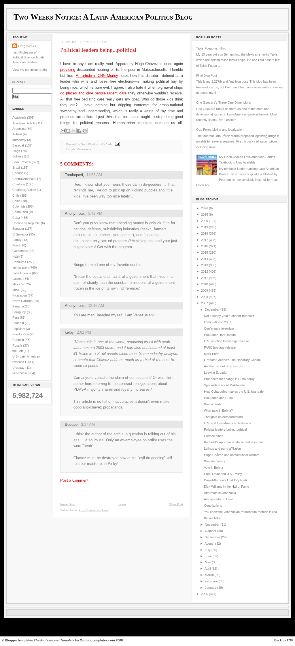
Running (18, 339)
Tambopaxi (74, 175)
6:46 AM (106, 144)
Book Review (22, 162)
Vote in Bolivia (213, 467)
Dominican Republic (26, 223)
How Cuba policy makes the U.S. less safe (234, 391)
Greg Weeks (27, 46)
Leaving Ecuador (216, 372)
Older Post (176, 504)
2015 (205, 252)
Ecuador (18, 228)
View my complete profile (29, 69)
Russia (17, 345)
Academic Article (24, 123)
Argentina (19, 128)
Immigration (20, 267)
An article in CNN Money (97, 75)
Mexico (17, 284)
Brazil (16, 167)
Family (17, 240)
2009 (205, 290)
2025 (205, 214)
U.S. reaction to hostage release (226, 341)
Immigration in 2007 (217, 322)
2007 (205, 303)
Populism (19, 328)
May (208, 562)
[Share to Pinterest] (85, 131)
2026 (205, 208)
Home (122, 504)
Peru (16, 317)
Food (16, 245)
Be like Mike (212, 518)
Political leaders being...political (98, 50)
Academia (19, 117)
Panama (18, 306)
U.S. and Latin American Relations (227, 423)
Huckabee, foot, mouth (220, 335)
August (210, 543)
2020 (205, 221)
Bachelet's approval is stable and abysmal (233, 442)
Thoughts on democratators (223, 417)
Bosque (71, 424)
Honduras (19, 262)
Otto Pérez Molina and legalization (219, 129)
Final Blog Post (206, 75)
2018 (205, 233)
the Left (18, 351)
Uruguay (18, 367)
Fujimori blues (213, 436)
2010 (205, 284)
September (213, 537)
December (212, 309)
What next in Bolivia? (218, 410)
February (212, 581)
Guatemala (20, 250)
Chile (16, 195)
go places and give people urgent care (93, 93)
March (210, 575)
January (211, 587)
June (209, 556)
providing (67, 69)
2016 (205, 246)
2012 (205, 271)
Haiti (15, 256)
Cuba (16, 217)
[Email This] (63, 131)
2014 (205, 259)
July (208, 550)
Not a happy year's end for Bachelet (229, 316)
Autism (17, 134)
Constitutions (213, 505)
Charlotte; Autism (24, 189)
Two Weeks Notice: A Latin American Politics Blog (103, 17)
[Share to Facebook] (79, 131)
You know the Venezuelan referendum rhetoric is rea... (241, 512)
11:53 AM (94, 175)
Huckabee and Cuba (218, 398)
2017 (205, 240)
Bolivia (17, 156)
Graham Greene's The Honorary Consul (232, 360)
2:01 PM (84, 332)
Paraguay (19, 312)
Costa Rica (20, 212)
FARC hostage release (220, 347)
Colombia (19, 206)
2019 (205, 227)
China (16, 201)
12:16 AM (96, 305)
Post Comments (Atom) (94, 510)
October (211, 531)
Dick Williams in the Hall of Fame (226, 486)
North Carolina (22, 301)
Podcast (18, 323)
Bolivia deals (212, 404)
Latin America (22, 273)
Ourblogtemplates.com (97, 640)
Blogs (16, 151)
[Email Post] (116, 144)
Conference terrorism (219, 328)
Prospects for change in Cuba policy (229, 379)
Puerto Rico (21, 334)
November (212, 524)
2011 (205, 278)
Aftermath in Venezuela (220, 493)
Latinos (17, 278)
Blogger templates (19, 640)
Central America (23, 178)
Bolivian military (214, 461)
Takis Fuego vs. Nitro (211, 48)
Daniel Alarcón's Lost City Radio (226, 480)
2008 (205, 297)
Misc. (16, 290)
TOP (290, 640)
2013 (205, 265)
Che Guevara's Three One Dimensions (223, 102)
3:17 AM (88, 424)
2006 (205, 594)
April (208, 568)
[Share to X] (74, 131)
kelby (69, 332)
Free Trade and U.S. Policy (223, 474)
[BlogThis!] (68, 131)
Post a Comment (74, 480)
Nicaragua (20, 295)
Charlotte (19, 184)
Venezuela (20, 373)
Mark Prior (211, 354)
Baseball (18, 145)
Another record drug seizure (223, 366)
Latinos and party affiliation (222, 448)
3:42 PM (95, 213)
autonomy (19, 140)
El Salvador (20, 234)
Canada (18, 173)
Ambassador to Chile (218, 499)
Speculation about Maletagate (224, 385)
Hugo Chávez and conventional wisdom (231, 455)
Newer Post (67, 504)
